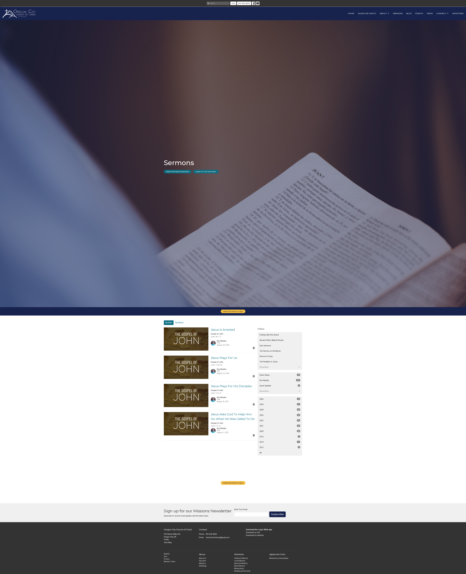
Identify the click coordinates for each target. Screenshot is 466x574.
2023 (279, 415)
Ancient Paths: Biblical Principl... (272, 340)
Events (419, 13)
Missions (202, 563)
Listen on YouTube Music (206, 172)
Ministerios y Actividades (278, 558)
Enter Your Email (240, 509)
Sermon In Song (266, 356)
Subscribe (277, 514)
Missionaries (239, 568)
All (261, 453)
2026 (279, 399)
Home (351, 13)
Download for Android (254, 535)
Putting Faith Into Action (269, 335)
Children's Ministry (241, 558)
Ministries (458, 13)
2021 (279, 426)
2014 (279, 442)
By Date (168, 322)
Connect (441, 13)
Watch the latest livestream (177, 172)
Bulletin (167, 554)
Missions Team (169, 561)
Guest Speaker (279, 386)
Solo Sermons (265, 346)
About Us (202, 558)
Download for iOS (253, 532)
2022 (279, 420)
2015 (279, 437)
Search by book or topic (233, 311)
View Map (168, 542)
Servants (202, 561)
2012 (279, 447)
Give (233, 3)
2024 (279, 410)
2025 (279, 404)
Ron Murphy (279, 380)
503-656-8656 (244, 3)
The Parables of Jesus (269, 362)
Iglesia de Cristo (367, 13)
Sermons (398, 13)
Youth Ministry (239, 561)
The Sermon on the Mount (270, 351)
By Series (179, 322)
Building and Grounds (242, 571)
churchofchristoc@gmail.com (217, 537)
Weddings (203, 566)
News (430, 13)
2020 (279, 431)
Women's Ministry (241, 563)
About (383, 13)
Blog (409, 13)
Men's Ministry (239, 566)
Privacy (166, 559)
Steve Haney (279, 375)
